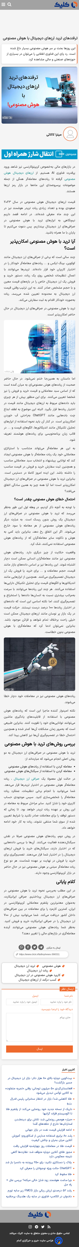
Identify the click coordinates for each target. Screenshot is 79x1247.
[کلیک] (65, 5)
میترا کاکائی (54, 134)
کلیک (20, 1233)
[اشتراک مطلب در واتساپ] (21, 947)
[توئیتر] (34, 948)
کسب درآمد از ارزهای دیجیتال (38, 980)
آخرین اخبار (68, 1070)
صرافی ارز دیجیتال (26, 779)
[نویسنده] (70, 135)
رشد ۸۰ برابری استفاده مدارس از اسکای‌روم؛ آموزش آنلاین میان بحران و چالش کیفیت (42, 1138)
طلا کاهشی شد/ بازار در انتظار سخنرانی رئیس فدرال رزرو (41, 1101)
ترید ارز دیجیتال (25, 966)
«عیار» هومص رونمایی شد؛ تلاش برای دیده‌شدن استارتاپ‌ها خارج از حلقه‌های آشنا (43, 1121)
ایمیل (35, 996)
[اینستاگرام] (30, 1227)
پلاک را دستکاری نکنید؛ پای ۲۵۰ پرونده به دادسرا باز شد (38, 1162)
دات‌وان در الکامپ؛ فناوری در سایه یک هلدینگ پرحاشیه (39, 1196)
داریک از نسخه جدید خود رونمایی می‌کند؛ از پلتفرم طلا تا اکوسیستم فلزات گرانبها (39, 1111)
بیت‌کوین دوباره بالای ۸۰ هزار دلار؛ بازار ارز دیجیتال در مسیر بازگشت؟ (40, 1080)
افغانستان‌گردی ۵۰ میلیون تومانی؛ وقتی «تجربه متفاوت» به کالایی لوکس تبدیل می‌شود (38, 1090)
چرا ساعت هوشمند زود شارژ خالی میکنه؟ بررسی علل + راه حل (39, 1182)
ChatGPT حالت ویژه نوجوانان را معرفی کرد (46, 1168)
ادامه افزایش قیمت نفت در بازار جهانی (48, 1130)
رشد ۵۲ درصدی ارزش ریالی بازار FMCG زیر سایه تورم (40, 1190)
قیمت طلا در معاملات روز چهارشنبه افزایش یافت (42, 1146)
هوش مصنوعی (52, 966)
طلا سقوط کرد (63, 1174)
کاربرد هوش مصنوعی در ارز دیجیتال (38, 975)
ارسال (40, 1049)
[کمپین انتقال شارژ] (39, 154)
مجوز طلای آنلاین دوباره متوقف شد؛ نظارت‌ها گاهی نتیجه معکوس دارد (41, 1154)
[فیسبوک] (28, 948)
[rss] (49, 1227)
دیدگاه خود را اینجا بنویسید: (57, 1009)
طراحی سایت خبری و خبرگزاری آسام (35, 1241)
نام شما (68, 996)
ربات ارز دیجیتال (38, 970)
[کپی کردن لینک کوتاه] (39, 954)
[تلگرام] (41, 948)
